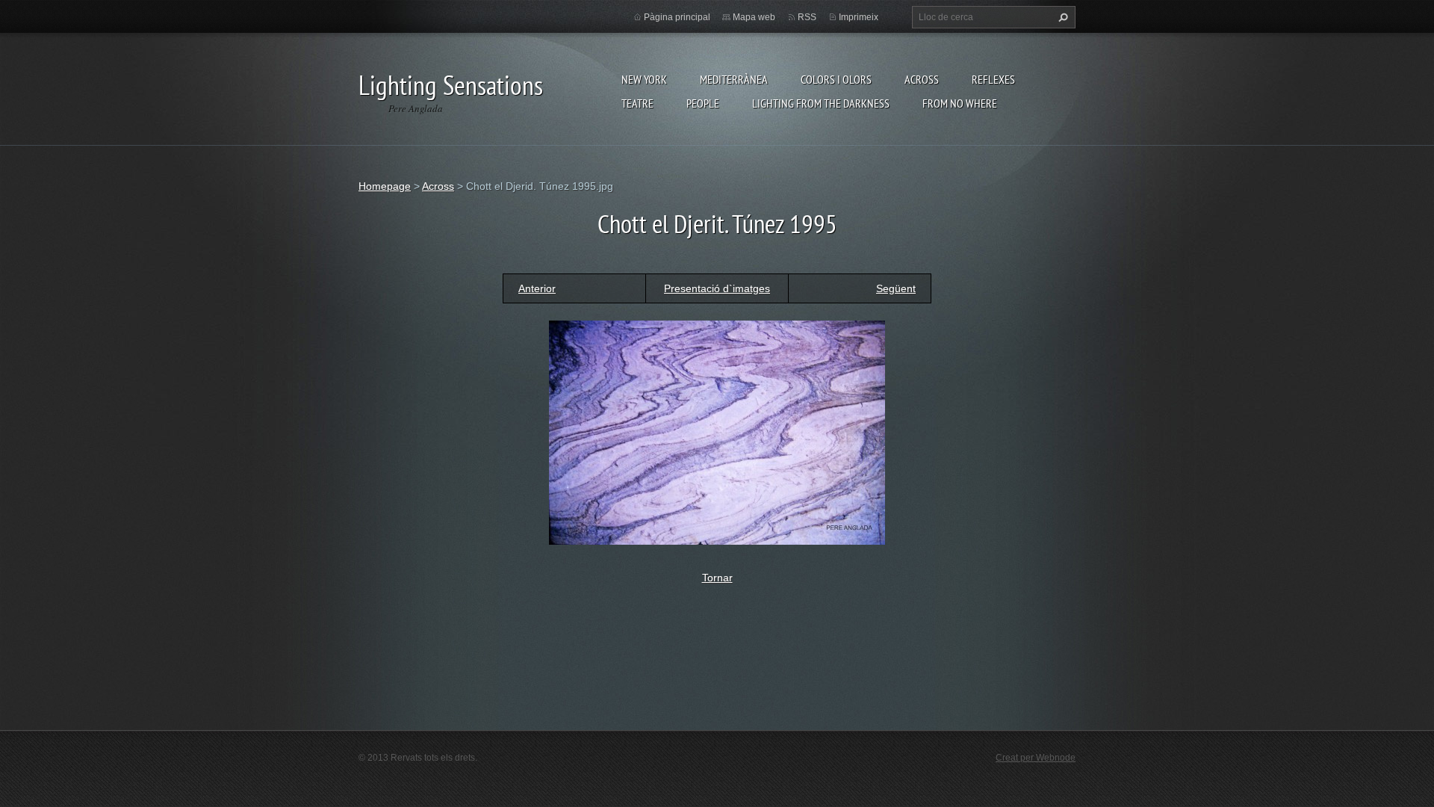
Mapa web (754, 17)
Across (921, 79)
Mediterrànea (734, 79)
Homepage (384, 186)
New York (644, 79)
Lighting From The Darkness (821, 103)
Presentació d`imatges (717, 288)
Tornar (717, 578)
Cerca (1061, 17)
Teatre (637, 103)
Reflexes (993, 79)
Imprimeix (858, 17)
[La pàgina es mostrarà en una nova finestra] (717, 431)
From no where (959, 103)
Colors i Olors (836, 79)
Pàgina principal (677, 17)
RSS (807, 17)
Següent (896, 288)
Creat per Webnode (1036, 757)
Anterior (537, 288)
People (702, 103)
